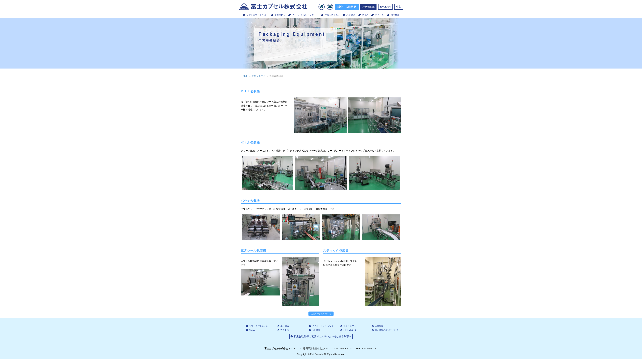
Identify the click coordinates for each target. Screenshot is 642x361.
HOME (244, 76)
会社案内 (279, 15)
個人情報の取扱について (387, 330)
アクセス (379, 15)
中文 (398, 6)
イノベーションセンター (304, 15)
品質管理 (350, 15)
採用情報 (395, 15)
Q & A (365, 15)
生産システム (331, 15)
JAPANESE (368, 6)
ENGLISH (385, 6)
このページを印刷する (321, 314)
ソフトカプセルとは (256, 15)
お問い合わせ (349, 330)
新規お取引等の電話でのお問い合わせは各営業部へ (322, 336)
